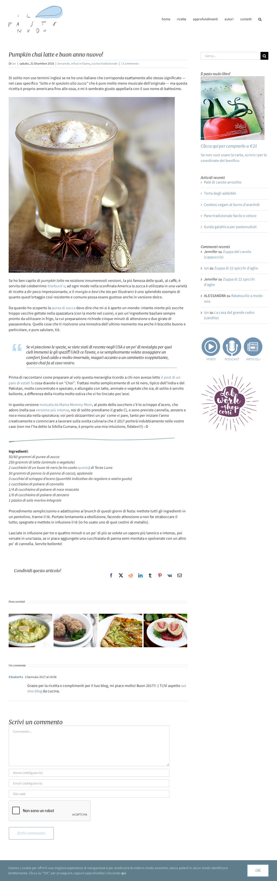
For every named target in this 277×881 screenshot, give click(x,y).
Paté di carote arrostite (222, 182)
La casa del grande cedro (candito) (229, 315)
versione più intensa (52, 410)
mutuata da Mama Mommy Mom (65, 405)
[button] (260, 19)
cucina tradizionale (104, 63)
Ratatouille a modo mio (233, 298)
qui (123, 873)
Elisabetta (16, 677)
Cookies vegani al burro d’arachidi (232, 205)
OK (257, 870)
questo (83, 467)
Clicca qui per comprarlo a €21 (229, 146)
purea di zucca (63, 308)
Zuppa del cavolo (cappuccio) (227, 254)
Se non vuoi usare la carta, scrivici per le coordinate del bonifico (234, 157)
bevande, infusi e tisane (74, 63)
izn (14, 63)
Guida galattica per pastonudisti (230, 227)
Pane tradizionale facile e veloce (230, 216)
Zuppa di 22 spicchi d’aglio (236, 268)
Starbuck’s (56, 286)
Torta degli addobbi (220, 193)
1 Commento (130, 63)
